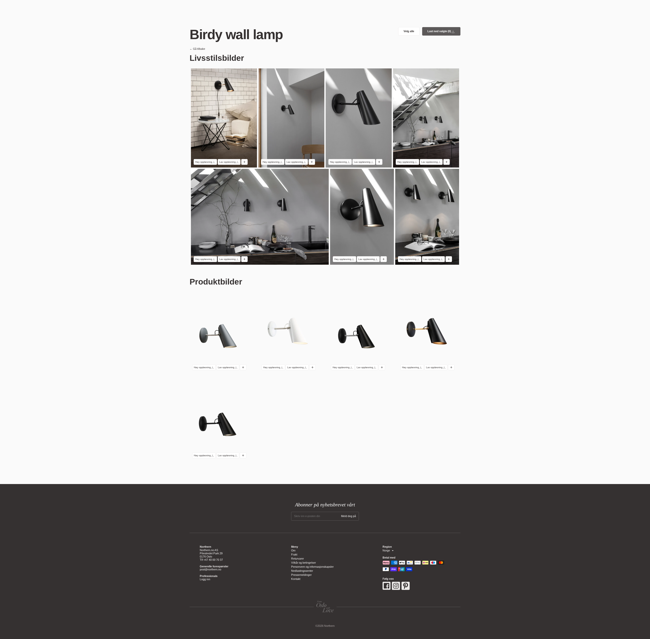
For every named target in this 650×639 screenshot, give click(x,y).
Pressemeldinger (301, 574)
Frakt (294, 554)
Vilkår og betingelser (303, 562)
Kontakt (295, 579)
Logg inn (205, 579)
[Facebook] (387, 586)
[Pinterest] (406, 586)
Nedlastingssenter (302, 570)
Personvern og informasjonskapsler (312, 566)
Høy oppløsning (203, 162)
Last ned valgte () (439, 31)
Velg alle (409, 31)
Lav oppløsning (227, 162)
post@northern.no (210, 569)
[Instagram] (396, 586)
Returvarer (297, 558)
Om (293, 550)
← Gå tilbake (197, 48)
